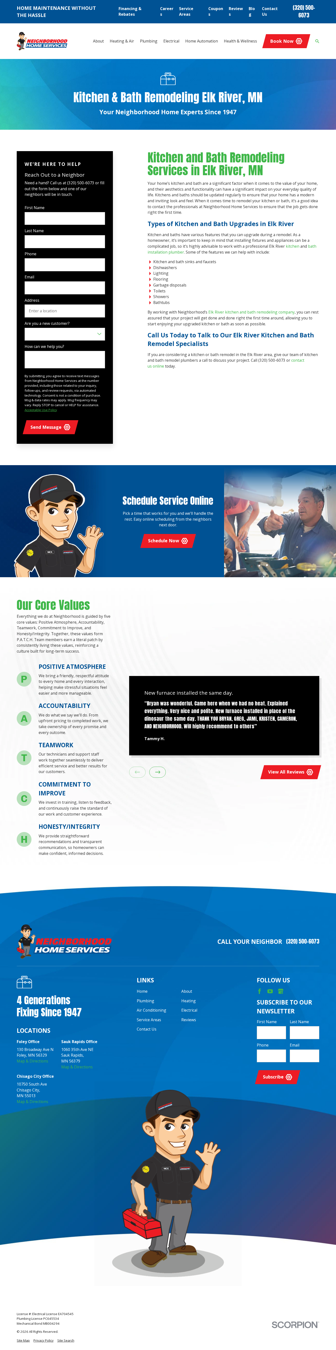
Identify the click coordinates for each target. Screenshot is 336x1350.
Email (29, 277)
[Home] (42, 41)
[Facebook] (259, 991)
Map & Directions (32, 1061)
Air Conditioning (151, 1010)
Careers (166, 11)
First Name (35, 207)
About (186, 991)
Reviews (236, 11)
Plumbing (145, 1001)
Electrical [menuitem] (171, 41)
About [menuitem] (98, 41)
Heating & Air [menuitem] (122, 41)
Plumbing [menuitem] (148, 41)
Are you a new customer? (47, 323)
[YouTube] (270, 991)
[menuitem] (23, 1340)
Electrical (189, 1010)
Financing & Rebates (130, 11)
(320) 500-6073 (304, 11)
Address (32, 300)
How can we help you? (44, 346)
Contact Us (270, 11)
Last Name (34, 231)
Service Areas (186, 11)
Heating (188, 1001)
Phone (30, 254)
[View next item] (157, 772)
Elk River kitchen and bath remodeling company (251, 312)
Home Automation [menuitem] (201, 41)
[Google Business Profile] (280, 991)
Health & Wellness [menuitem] (240, 41)
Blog (252, 11)
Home (142, 991)
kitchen (292, 246)
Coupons (215, 11)
